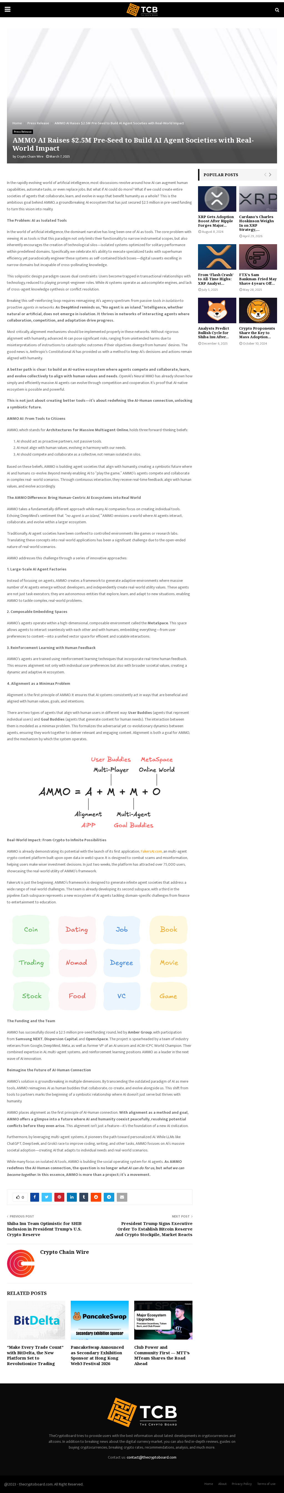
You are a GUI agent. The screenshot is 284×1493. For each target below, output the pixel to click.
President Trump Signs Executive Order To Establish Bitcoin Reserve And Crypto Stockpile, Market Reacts (153, 1229)
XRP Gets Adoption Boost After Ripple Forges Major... (216, 221)
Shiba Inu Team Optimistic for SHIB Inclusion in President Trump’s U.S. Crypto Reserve (44, 1229)
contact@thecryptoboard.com (151, 1457)
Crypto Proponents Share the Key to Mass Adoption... (257, 332)
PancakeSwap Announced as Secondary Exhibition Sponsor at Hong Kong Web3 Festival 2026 (97, 1355)
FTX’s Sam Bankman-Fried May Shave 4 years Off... (258, 279)
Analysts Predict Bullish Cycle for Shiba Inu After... (213, 332)
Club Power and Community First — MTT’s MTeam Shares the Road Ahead (162, 1355)
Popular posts (221, 174)
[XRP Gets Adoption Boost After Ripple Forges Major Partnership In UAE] (217, 199)
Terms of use (266, 1483)
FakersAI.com (151, 851)
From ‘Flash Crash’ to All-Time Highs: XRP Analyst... (216, 279)
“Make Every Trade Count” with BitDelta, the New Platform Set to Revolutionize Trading (35, 1355)
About (222, 1483)
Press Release (23, 132)
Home (208, 1483)
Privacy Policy (242, 1483)
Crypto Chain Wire (30, 156)
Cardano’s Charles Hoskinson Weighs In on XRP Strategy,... (256, 223)
